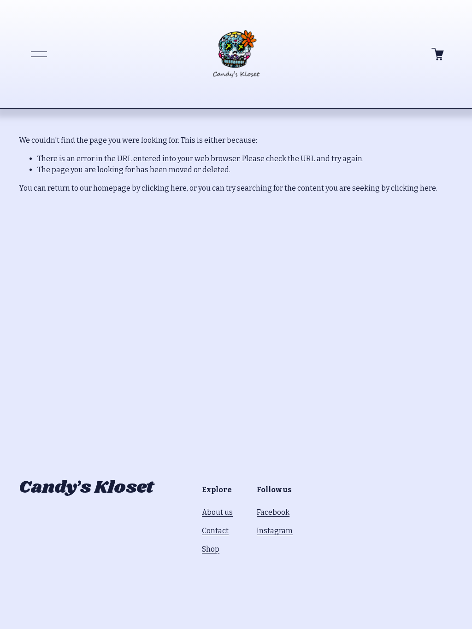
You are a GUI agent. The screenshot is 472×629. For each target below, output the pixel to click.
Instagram (275, 530)
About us (217, 512)
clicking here (164, 188)
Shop (210, 549)
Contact (215, 530)
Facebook (273, 512)
